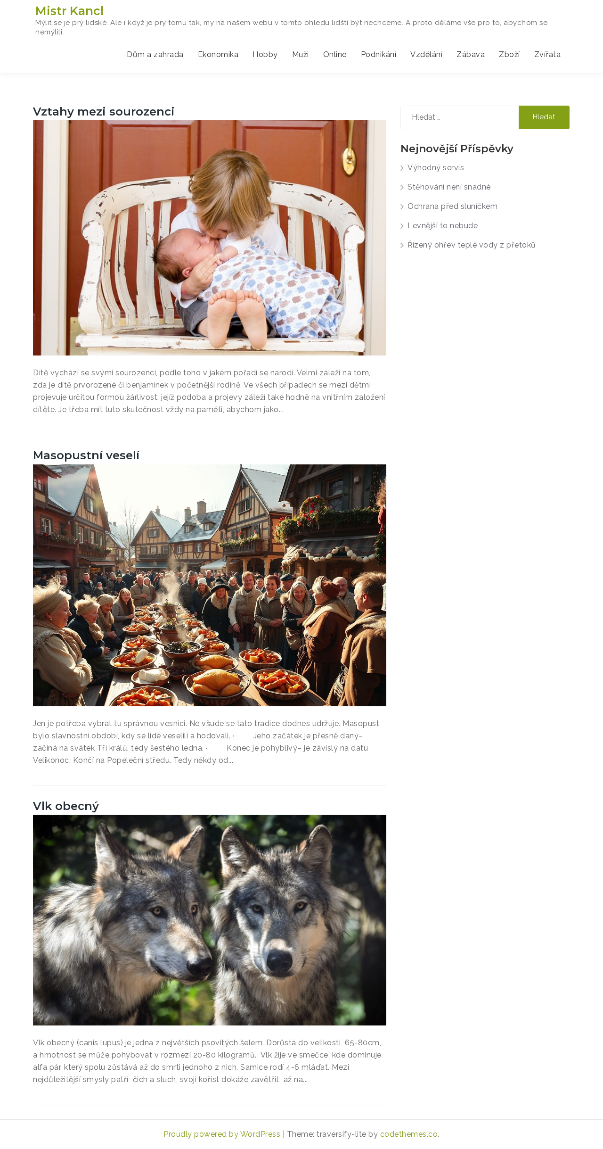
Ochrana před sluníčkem (452, 206)
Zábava (470, 54)
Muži (300, 54)
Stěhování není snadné (449, 186)
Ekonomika (218, 54)
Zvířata (547, 54)
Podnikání (379, 54)
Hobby (265, 54)
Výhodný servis (435, 167)
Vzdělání (426, 54)
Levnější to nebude (442, 225)
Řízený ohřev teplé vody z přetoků (471, 244)
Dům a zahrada (155, 54)
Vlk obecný (66, 806)
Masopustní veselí (86, 455)
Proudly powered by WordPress (223, 1134)
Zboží (509, 54)
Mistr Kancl (69, 11)
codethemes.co (409, 1134)
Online (335, 54)
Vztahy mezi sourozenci (104, 111)
